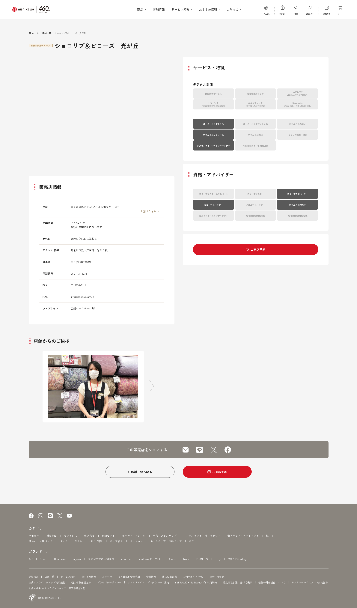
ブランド (35, 551)
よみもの (107, 576)
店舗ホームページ (81, 308)
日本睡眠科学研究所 (129, 576)
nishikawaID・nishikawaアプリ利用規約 (196, 582)
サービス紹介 (68, 576)
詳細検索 (33, 576)
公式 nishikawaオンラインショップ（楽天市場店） (56, 588)
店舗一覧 (49, 576)
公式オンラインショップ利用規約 (47, 582)
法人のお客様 (169, 576)
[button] (152, 386)
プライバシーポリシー (109, 582)
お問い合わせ (216, 576)
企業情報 (151, 576)
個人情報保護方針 (81, 582)
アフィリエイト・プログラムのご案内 (148, 582)
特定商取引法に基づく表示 (237, 582)
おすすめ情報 (88, 576)
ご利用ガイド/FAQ (193, 576)
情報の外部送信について (271, 582)
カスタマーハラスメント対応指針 (309, 582)
